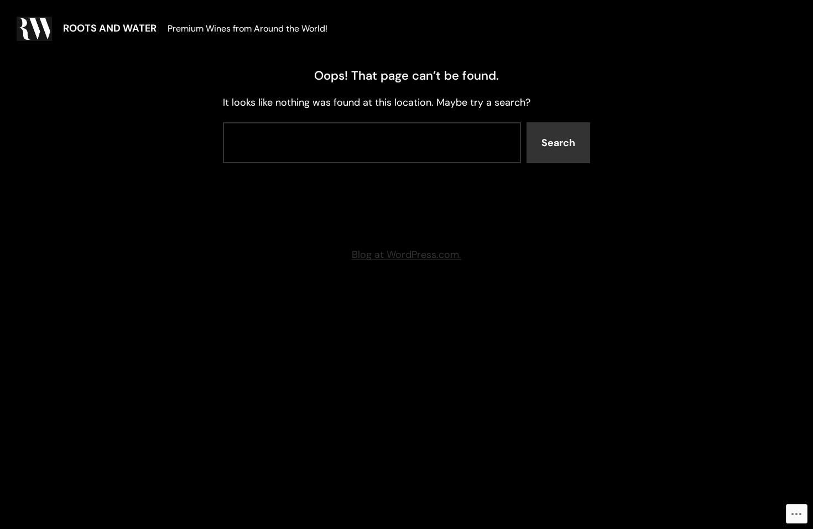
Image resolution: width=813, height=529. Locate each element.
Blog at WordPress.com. (406, 254)
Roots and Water (110, 28)
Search (558, 142)
